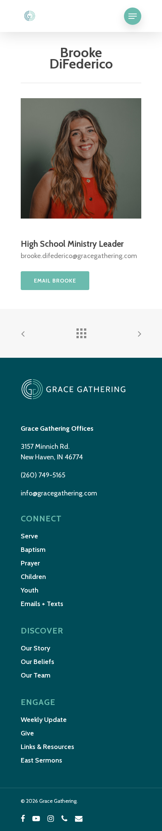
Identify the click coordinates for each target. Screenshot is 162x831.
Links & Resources (47, 747)
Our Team (35, 675)
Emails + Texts (42, 604)
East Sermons (41, 760)
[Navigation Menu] (132, 16)
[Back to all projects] (81, 331)
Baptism (33, 549)
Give (27, 733)
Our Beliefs (37, 662)
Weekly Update (44, 720)
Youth (29, 590)
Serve (29, 536)
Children (33, 577)
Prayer (30, 563)
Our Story (35, 648)
